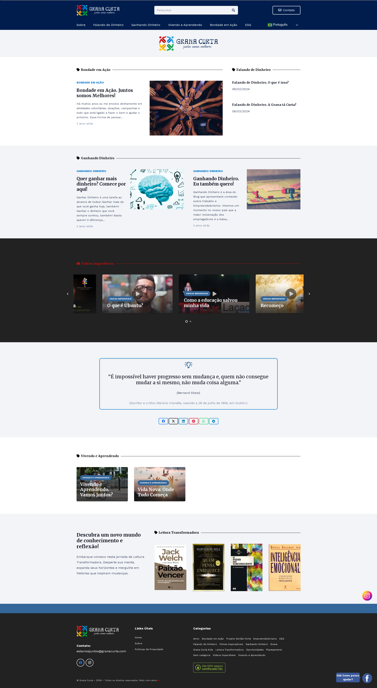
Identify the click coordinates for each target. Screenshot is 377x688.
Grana (273, 644)
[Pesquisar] (233, 10)
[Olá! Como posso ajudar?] (367, 678)
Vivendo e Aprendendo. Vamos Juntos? (96, 490)
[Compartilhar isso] (163, 421)
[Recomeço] (265, 277)
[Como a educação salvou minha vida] (188, 277)
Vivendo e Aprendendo (251, 655)
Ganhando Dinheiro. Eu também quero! (216, 181)
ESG (281, 638)
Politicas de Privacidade (149, 649)
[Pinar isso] (193, 421)
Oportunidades (255, 649)
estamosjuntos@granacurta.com (101, 651)
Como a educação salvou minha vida (185, 302)
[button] (239, 25)
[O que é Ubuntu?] (112, 277)
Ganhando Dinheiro (91, 171)
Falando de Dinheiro (205, 644)
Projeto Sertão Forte (238, 638)
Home (138, 637)
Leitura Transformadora (229, 649)
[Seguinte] (309, 293)
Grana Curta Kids (203, 649)
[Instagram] (89, 663)
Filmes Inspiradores (231, 644)
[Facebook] (80, 663)
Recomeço (246, 305)
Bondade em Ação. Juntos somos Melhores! (105, 93)
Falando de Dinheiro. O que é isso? (260, 82)
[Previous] (67, 293)
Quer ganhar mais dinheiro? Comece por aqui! (101, 184)
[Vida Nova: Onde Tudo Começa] (159, 470)
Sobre (138, 643)
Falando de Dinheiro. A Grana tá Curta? (264, 105)
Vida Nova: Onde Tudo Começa (156, 492)
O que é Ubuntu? (100, 305)
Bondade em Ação (90, 82)
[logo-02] (98, 10)
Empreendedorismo (265, 638)
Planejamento (274, 649)
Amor (196, 638)
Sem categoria (201, 655)
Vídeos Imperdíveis (224, 655)
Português (279, 24)
